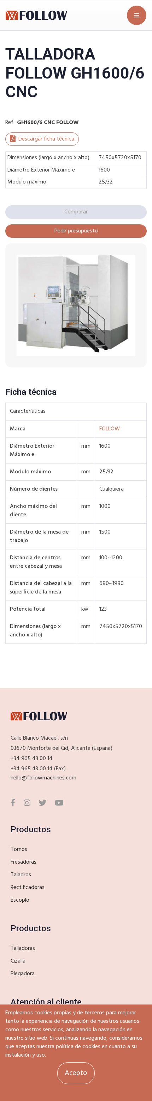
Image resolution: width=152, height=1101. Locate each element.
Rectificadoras (28, 887)
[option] (76, 305)
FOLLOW (109, 429)
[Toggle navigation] (136, 15)
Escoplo (20, 900)
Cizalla (18, 961)
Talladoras (23, 948)
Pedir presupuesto (76, 231)
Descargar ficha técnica (46, 139)
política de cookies (78, 1046)
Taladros (21, 874)
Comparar (76, 212)
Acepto (76, 1073)
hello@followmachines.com (43, 778)
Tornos (19, 849)
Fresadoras (23, 862)
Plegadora (23, 973)
